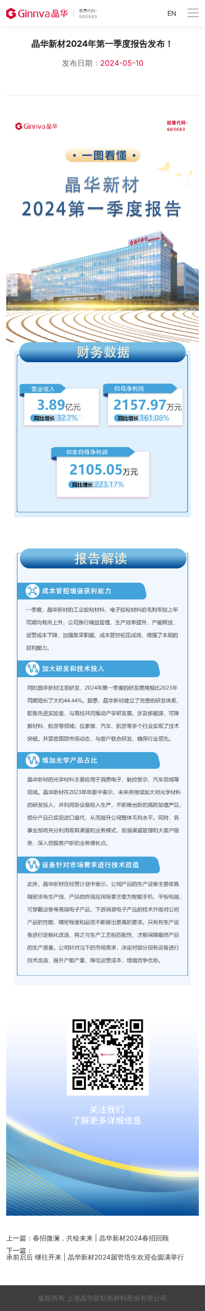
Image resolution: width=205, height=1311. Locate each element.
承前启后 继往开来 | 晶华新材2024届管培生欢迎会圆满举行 (95, 1257)
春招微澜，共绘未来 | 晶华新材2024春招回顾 (101, 1238)
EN (171, 13)
